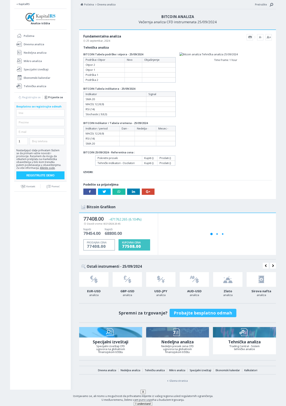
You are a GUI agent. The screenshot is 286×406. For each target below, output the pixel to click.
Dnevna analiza (34, 44)
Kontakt (30, 186)
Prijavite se (55, 97)
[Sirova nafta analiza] (261, 279)
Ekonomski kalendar (37, 78)
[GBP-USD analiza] (127, 279)
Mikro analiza (33, 61)
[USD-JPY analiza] (161, 279)
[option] (94, 285)
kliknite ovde (47, 168)
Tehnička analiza (35, 86)
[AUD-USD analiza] (194, 279)
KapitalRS (24, 4)
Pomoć (55, 186)
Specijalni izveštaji (36, 69)
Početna (29, 36)
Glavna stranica (178, 381)
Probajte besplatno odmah (203, 313)
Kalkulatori (250, 370)
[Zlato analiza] (228, 279)
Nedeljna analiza (35, 52)
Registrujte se (31, 97)
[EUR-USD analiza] (94, 279)
